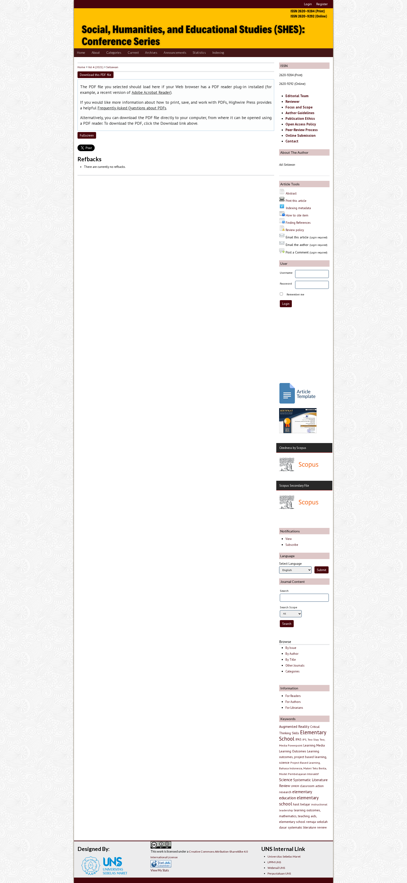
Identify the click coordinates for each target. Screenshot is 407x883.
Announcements (175, 52)
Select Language (290, 563)
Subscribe (291, 545)
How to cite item (297, 215)
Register (322, 4)
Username (286, 272)
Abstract (291, 193)
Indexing (218, 52)
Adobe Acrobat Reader (151, 92)
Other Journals (295, 665)
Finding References (298, 222)
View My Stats (160, 870)
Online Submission (300, 135)
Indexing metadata (298, 208)
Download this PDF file (95, 75)
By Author (291, 654)
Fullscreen (87, 135)
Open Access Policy (300, 124)
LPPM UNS (274, 862)
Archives (151, 52)
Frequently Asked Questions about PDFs (132, 108)
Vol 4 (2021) (95, 67)
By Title (290, 660)
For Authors (293, 702)
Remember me (295, 294)
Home (81, 52)
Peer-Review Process (301, 130)
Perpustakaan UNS (279, 873)
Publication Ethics (300, 118)
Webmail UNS (276, 868)
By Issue (290, 648)
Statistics (199, 52)
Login (308, 4)
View (288, 539)
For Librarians (294, 708)
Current (133, 52)
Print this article (296, 201)
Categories (114, 52)
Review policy (295, 230)
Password (286, 283)
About (96, 52)
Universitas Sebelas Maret (284, 856)
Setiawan (112, 67)
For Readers (293, 696)
